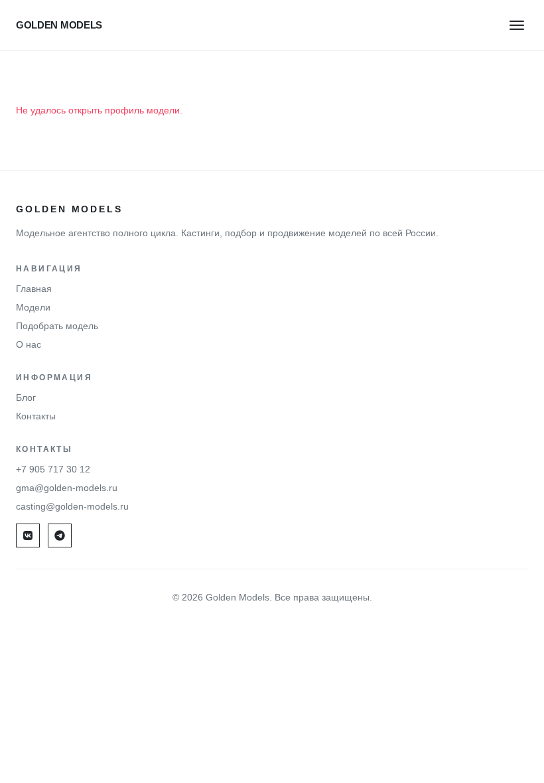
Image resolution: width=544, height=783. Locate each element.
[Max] (60, 535)
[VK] (28, 535)
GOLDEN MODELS (59, 25)
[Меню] (517, 25)
